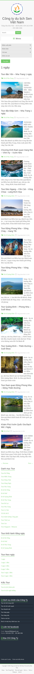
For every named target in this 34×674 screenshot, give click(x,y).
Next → (30, 463)
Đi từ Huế (7, 431)
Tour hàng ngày (5, 612)
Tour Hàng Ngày (6, 483)
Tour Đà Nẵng (5, 473)
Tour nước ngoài (18, 670)
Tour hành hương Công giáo (9, 517)
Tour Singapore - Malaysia (9, 527)
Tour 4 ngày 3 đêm (6, 576)
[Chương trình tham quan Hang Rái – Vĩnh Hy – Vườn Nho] (12, 161)
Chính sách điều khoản (18, 659)
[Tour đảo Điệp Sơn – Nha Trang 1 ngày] (12, 122)
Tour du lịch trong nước (7, 603)
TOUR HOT (5, 513)
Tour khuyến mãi (5, 609)
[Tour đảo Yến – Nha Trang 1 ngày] (12, 83)
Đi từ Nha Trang (9, 78)
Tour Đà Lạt (4, 503)
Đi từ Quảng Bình (9, 196)
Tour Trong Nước (10, 670)
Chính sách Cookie (6, 659)
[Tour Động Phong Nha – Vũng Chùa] (12, 279)
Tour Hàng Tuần (6, 480)
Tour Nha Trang (6, 486)
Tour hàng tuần (5, 615)
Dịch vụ (25, 670)
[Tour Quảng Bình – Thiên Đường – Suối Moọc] (12, 357)
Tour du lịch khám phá (8, 587)
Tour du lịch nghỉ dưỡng (8, 590)
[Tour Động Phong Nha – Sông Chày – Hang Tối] (12, 239)
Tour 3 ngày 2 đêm (6, 572)
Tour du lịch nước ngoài (7, 606)
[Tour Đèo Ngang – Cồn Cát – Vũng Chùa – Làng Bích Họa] (12, 200)
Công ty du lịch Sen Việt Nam (17, 20)
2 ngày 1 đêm (5, 562)
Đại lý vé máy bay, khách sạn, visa (10, 621)
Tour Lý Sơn (5, 510)
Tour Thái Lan (5, 520)
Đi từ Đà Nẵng (5, 490)
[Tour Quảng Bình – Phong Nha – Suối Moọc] (12, 318)
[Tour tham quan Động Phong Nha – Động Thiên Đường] (12, 396)
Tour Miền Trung (6, 476)
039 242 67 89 (10, 633)
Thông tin (14, 672)
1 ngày (3, 559)
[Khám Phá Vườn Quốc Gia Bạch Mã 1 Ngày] (12, 435)
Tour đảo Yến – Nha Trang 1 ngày (16, 74)
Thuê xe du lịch (5, 618)
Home (3, 670)
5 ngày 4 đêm (5, 566)
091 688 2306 (19, 633)
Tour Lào (4, 523)
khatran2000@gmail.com (12, 631)
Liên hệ (19, 672)
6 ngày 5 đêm (5, 569)
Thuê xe (30, 670)
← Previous (4, 463)
